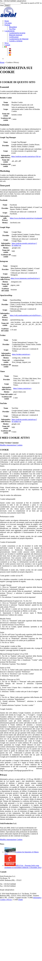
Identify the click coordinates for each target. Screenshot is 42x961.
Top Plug (24, 915)
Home (2, 62)
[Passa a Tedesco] (10, 51)
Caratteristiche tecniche (29, 919)
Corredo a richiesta (28, 927)
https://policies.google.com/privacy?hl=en (26, 156)
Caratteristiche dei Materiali (31, 925)
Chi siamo (20, 909)
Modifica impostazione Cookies (11, 445)
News (19, 929)
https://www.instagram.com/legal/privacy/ (25, 278)
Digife (20, 900)
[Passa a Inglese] (10, 49)
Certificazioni (26, 923)
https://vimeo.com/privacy (22, 388)
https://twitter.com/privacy (21, 354)
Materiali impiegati (27, 921)
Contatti (19, 931)
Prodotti (19, 911)
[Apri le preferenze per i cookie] (17, 960)
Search (7, 5)
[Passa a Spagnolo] (10, 55)
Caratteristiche (22, 917)
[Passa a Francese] (10, 53)
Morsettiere (25, 913)
